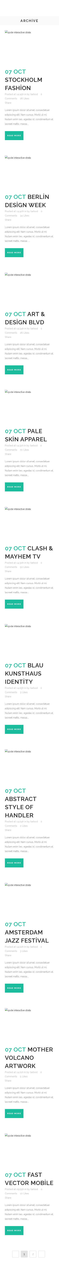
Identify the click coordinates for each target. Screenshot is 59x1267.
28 (24, 98)
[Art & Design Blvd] (29, 289)
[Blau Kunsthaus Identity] (29, 641)
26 (24, 333)
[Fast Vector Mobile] (29, 1150)
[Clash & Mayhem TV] (29, 524)
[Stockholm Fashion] (29, 47)
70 (24, 450)
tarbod (34, 94)
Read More (14, 136)
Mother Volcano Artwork (29, 1057)
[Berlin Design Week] (29, 172)
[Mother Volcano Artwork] (29, 1025)
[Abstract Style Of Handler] (29, 766)
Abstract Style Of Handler (21, 807)
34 (24, 215)
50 (24, 567)
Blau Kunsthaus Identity (24, 673)
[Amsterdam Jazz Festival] (29, 900)
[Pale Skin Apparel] (29, 406)
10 (24, 1193)
